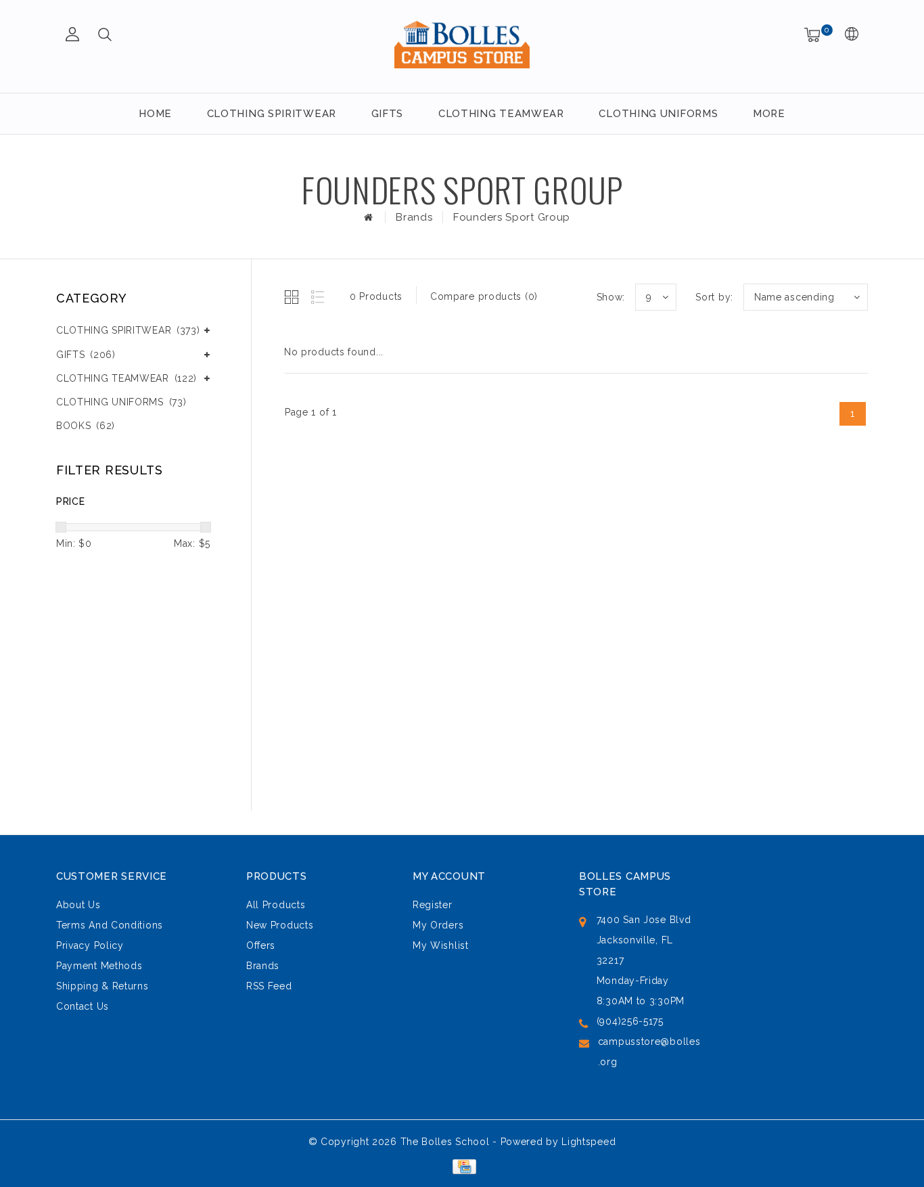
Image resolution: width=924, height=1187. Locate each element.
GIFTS (387, 114)
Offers (260, 945)
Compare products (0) (484, 296)
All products (275, 904)
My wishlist (441, 945)
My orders (438, 925)
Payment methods (99, 965)
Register (433, 904)
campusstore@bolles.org (649, 1051)
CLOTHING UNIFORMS (658, 114)
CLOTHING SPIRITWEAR (271, 114)
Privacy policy (90, 945)
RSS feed (269, 986)
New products (279, 925)
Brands (414, 217)
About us (78, 904)
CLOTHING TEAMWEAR (501, 114)
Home (155, 114)
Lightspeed (588, 1141)
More (769, 114)
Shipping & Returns (102, 986)
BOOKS (85, 425)
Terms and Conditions (109, 925)
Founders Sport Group (511, 217)
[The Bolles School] (462, 44)
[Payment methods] (462, 1165)
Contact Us (82, 1006)
